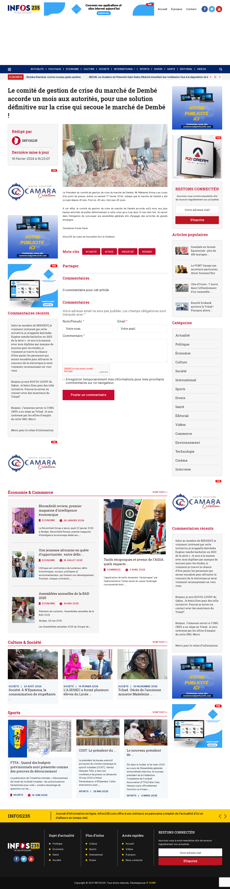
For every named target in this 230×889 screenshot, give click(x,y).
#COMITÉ (91, 251)
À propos (176, 9)
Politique (55, 69)
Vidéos (201, 69)
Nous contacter (134, 860)
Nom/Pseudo (73, 321)
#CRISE (109, 251)
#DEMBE (147, 251)
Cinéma (181, 460)
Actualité (37, 69)
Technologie (184, 451)
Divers (158, 69)
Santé (171, 69)
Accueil (162, 9)
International (123, 69)
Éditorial (186, 69)
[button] (220, 816)
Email (122, 321)
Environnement (187, 442)
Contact (191, 9)
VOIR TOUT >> (160, 492)
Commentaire (74, 335)
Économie (72, 69)
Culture (89, 69)
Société (104, 69)
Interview (183, 469)
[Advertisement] (115, 39)
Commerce (183, 433)
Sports (144, 69)
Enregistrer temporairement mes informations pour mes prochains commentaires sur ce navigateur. (115, 381)
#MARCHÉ (128, 251)
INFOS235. (100, 883)
